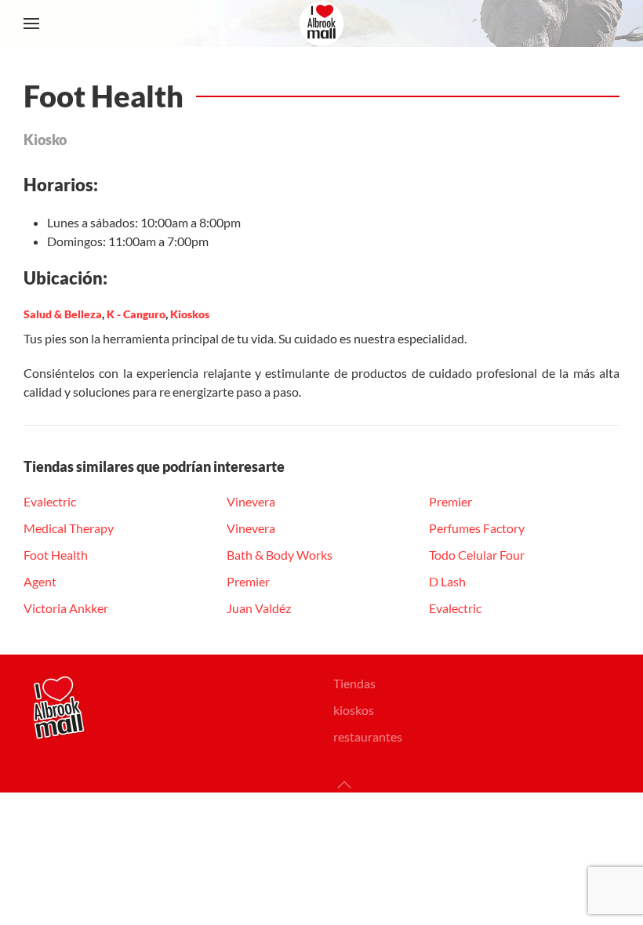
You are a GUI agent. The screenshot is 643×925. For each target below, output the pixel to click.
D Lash (447, 581)
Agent (40, 581)
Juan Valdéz (259, 607)
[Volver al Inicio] (321, 23)
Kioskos (189, 314)
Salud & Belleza (63, 314)
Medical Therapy (69, 528)
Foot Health (56, 554)
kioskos (353, 709)
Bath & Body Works (279, 554)
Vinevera (251, 501)
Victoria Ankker (66, 607)
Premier (248, 581)
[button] (31, 23)
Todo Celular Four (477, 554)
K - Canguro (136, 314)
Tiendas (354, 683)
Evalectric (50, 501)
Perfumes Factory (477, 528)
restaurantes (367, 736)
